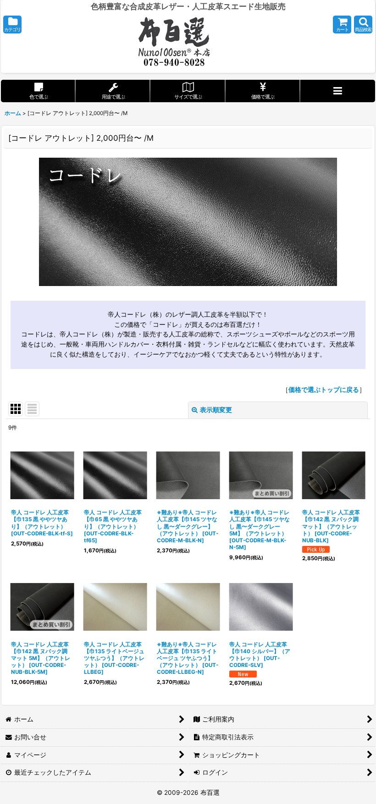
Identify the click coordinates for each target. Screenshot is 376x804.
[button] (12, 24)
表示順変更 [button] (216, 409)
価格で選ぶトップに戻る (323, 389)
